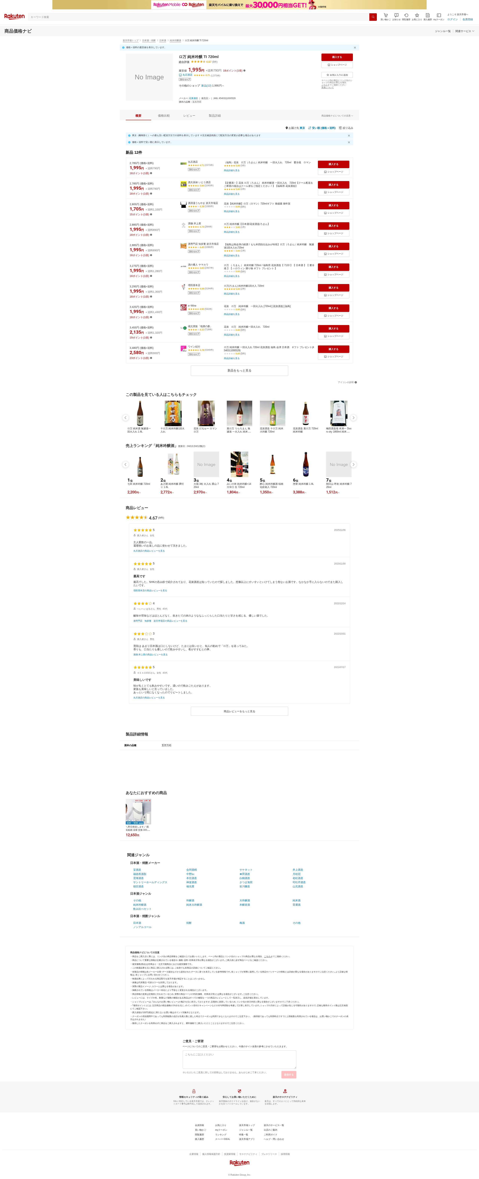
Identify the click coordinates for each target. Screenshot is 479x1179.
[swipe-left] (126, 418)
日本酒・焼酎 (149, 40)
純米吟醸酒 (175, 40)
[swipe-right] (353, 418)
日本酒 (162, 40)
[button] (396, 17)
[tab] (138, 115)
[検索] (373, 17)
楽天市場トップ (130, 40)
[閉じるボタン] (355, 48)
